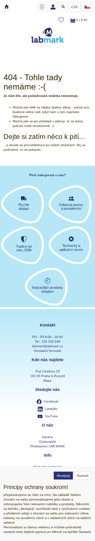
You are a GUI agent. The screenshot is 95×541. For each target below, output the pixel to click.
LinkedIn (51, 409)
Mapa (47, 380)
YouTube (51, 416)
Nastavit (83, 475)
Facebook (51, 401)
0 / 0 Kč (81, 20)
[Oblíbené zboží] (61, 20)
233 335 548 (51, 341)
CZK (74, 7)
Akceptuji (63, 475)
